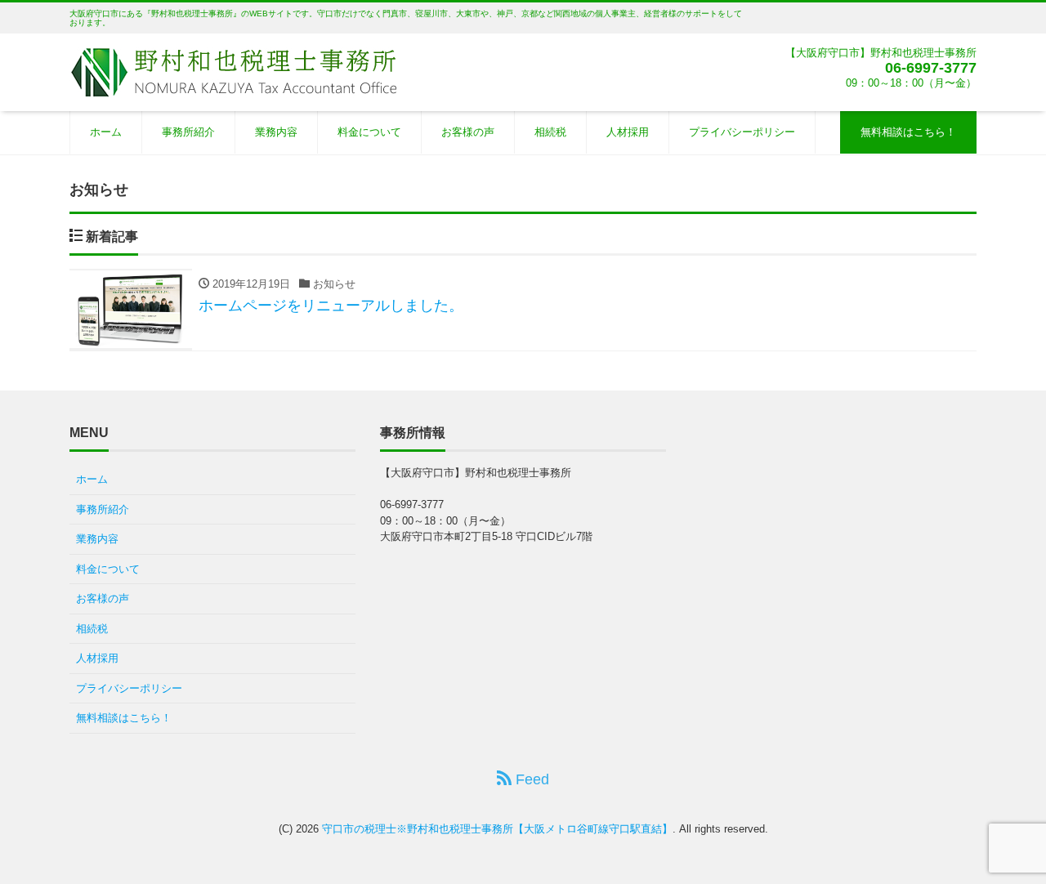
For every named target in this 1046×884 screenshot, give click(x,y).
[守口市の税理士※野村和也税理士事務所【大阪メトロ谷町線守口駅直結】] (232, 71)
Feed (530, 779)
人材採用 (627, 132)
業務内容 (276, 132)
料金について (369, 132)
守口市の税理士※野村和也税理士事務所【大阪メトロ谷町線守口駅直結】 (497, 829)
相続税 (550, 132)
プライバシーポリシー (742, 132)
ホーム (106, 132)
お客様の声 (467, 132)
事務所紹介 (188, 132)
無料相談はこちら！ (908, 132)
